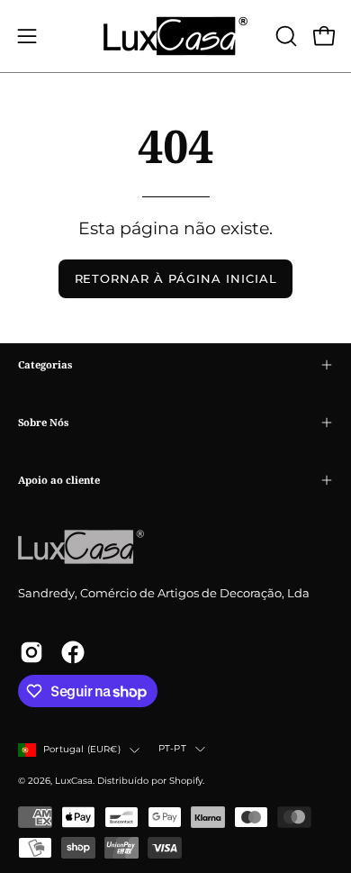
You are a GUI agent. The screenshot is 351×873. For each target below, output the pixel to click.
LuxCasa (74, 781)
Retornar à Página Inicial (176, 279)
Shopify (185, 781)
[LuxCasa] (176, 36)
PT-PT (172, 748)
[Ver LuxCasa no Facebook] (72, 652)
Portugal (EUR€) (82, 749)
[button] (284, 36)
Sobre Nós (43, 422)
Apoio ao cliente (59, 480)
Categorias (45, 364)
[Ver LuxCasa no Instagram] (31, 652)
